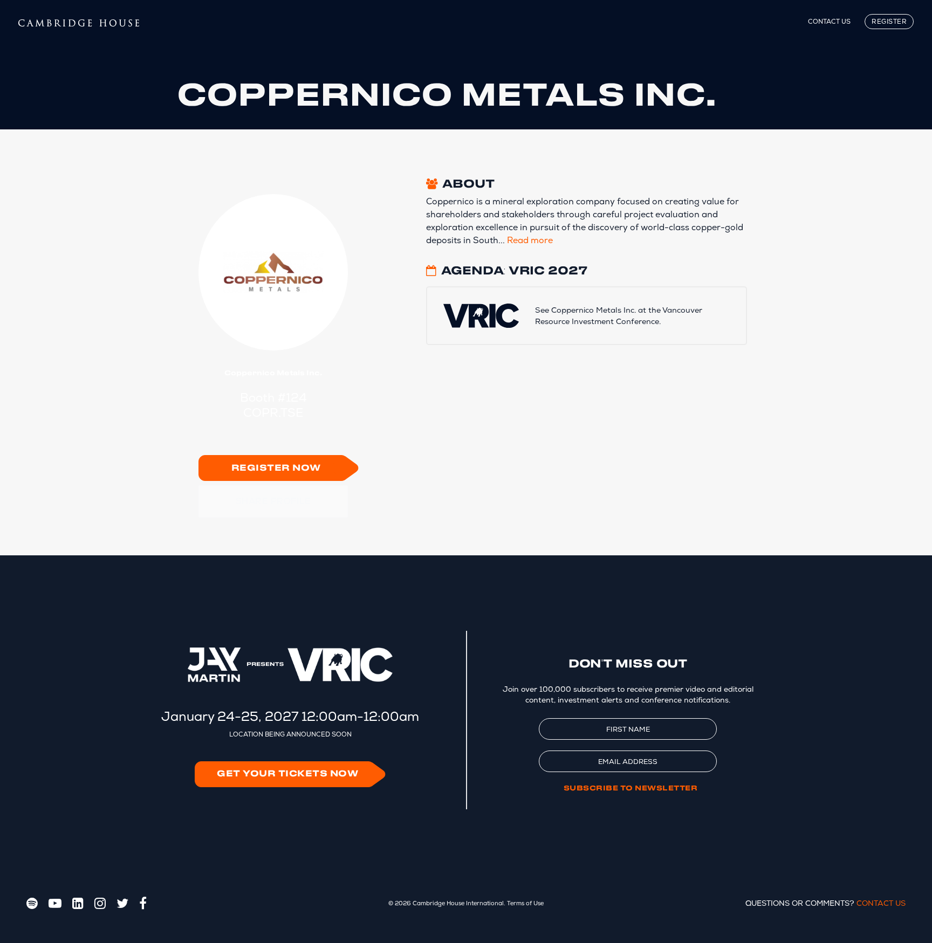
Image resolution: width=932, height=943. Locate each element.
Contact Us (829, 21)
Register (889, 21)
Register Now (276, 468)
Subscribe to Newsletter (631, 788)
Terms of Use (525, 903)
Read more (530, 240)
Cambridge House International (458, 903)
